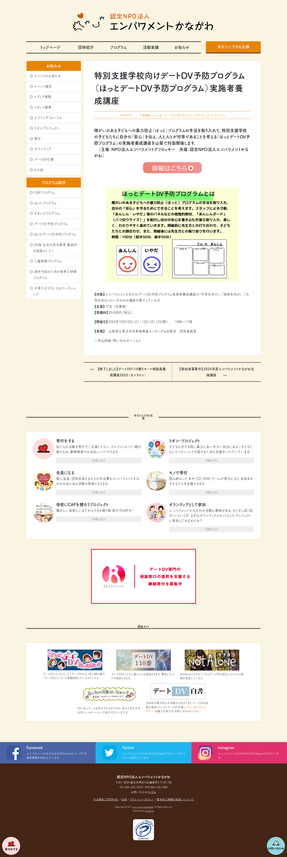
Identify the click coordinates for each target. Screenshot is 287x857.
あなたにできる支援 (233, 47)
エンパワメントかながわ (143, 807)
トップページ (50, 47)
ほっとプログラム (45, 203)
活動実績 (151, 47)
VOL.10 (200, 707)
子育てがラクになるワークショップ (54, 291)
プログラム (118, 47)
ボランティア (42, 149)
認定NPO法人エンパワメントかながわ (143, 22)
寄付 (37, 138)
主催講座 (145, 115)
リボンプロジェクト (46, 128)
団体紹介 (86, 47)
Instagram (226, 747)
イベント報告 (43, 86)
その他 (38, 170)
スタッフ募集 (42, 107)
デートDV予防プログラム (51, 223)
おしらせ (157, 115)
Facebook (34, 747)
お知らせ (181, 47)
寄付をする (11, 846)
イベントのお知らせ (47, 76)
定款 (124, 799)
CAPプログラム (44, 192)
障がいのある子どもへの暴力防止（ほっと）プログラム (139, 130)
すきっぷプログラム (47, 213)
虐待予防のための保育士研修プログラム (55, 274)
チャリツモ (149, 811)
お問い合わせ (276, 846)
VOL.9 (190, 707)
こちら (137, 340)
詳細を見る (98, 460)
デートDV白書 (44, 159)
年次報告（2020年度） (106, 799)
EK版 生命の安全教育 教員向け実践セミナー (55, 248)
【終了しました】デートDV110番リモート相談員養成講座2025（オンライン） (131, 372)
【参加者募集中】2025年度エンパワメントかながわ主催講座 (216, 372)
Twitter (128, 747)
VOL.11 (150, 711)
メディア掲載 (42, 96)
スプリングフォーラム (48, 117)
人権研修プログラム (48, 261)
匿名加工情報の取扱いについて (175, 799)
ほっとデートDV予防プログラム (55, 234)
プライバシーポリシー (142, 799)
